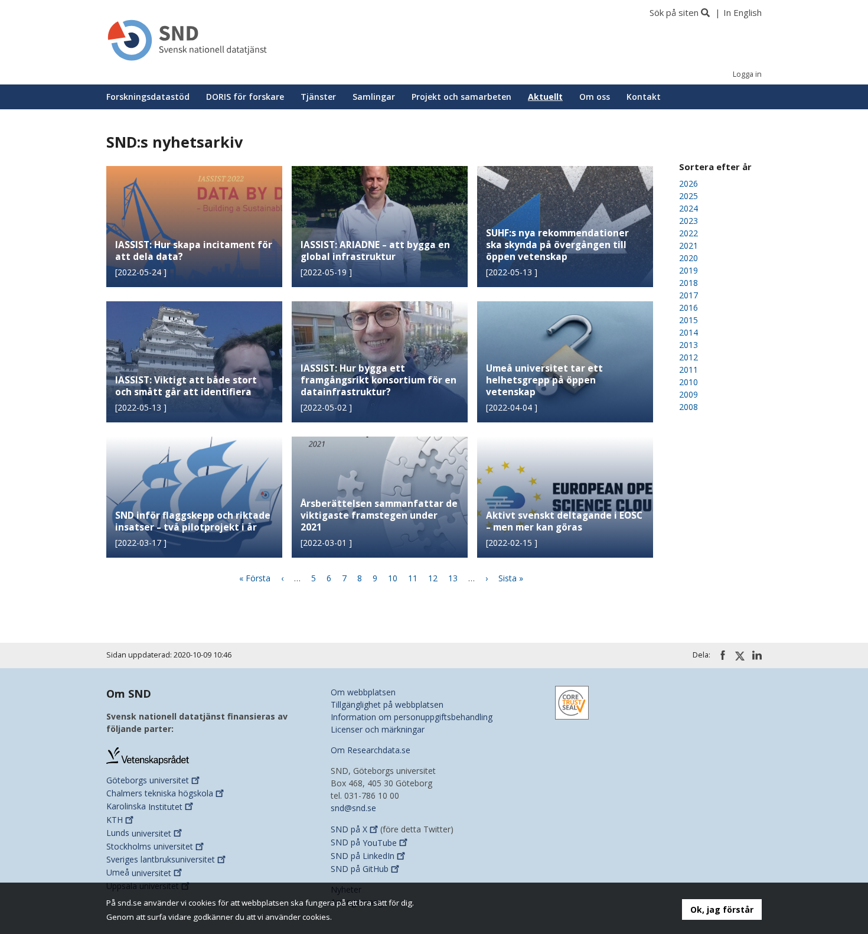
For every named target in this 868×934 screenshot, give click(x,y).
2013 (688, 344)
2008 (688, 406)
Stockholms (149, 846)
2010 (688, 382)
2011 (688, 369)
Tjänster (318, 96)
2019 (688, 270)
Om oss (594, 96)
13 (453, 578)
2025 (688, 195)
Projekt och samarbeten (461, 96)
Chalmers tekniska (159, 793)
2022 (688, 233)
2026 (688, 183)
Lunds (138, 833)
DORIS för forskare (245, 96)
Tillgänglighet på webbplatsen (387, 704)
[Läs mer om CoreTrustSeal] (572, 701)
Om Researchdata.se (370, 750)
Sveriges (160, 859)
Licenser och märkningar (378, 729)
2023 (688, 220)
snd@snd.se (353, 807)
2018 (688, 282)
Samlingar (374, 96)
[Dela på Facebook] (722, 655)
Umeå (138, 872)
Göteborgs (147, 780)
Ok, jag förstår (721, 909)
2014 (688, 332)
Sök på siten (674, 12)
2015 (688, 320)
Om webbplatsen (363, 692)
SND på (349, 829)
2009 (688, 394)
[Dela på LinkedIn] (757, 655)
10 (392, 578)
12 (433, 578)
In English (742, 12)
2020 (688, 257)
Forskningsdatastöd (148, 96)
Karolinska (144, 806)
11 (412, 578)
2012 (688, 357)
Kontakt (643, 96)
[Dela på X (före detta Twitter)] (740, 655)
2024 (688, 208)
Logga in (747, 74)
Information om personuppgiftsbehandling (411, 717)
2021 (688, 245)
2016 (688, 307)
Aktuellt (545, 96)
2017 (688, 295)
